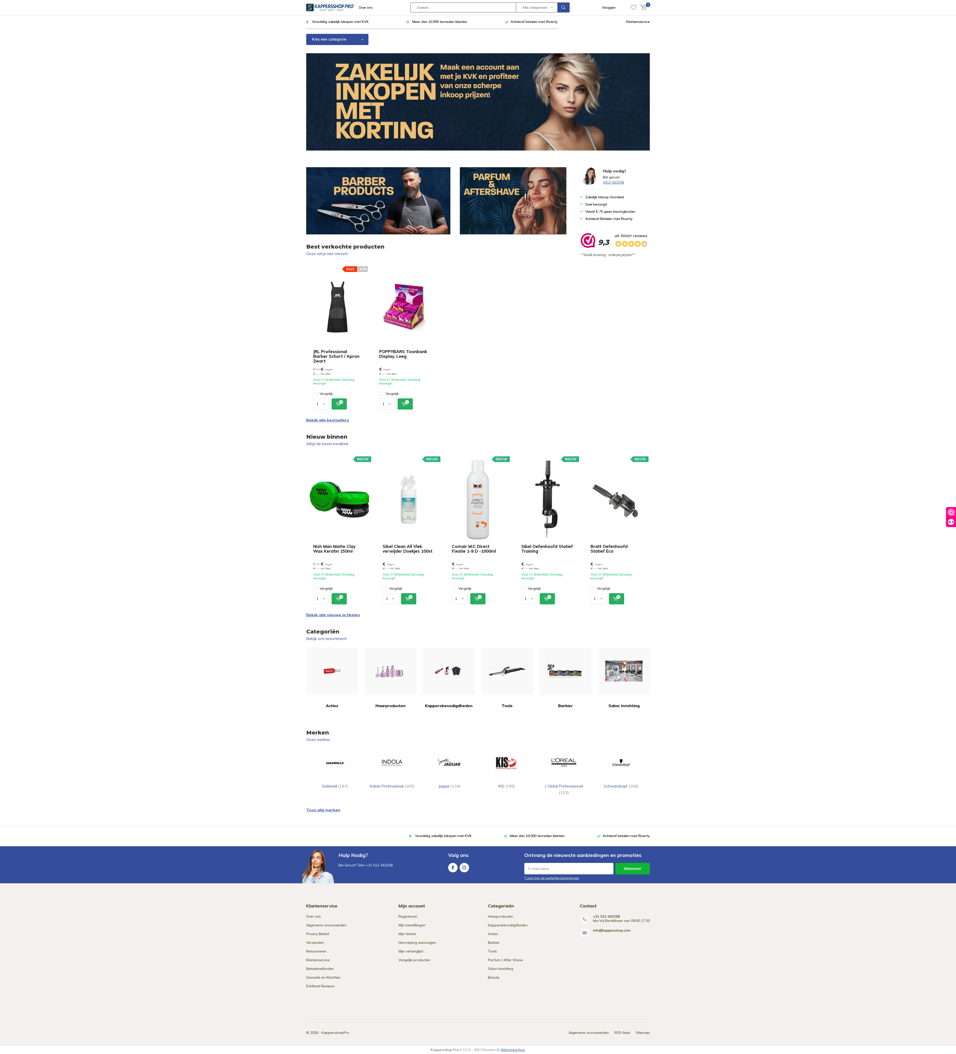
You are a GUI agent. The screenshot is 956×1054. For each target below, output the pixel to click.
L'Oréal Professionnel (564, 789)
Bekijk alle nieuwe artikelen (333, 614)
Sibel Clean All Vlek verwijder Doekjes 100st (407, 549)
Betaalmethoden (320, 968)
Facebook (453, 867)
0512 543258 (613, 182)
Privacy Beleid (317, 934)
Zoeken (564, 7)
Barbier (565, 705)
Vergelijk (326, 394)
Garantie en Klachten (323, 977)
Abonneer (633, 868)
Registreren (408, 916)
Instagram (464, 867)
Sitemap (643, 1032)
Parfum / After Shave (505, 960)
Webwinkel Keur (512, 1050)
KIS (506, 786)
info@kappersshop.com (612, 930)
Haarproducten (390, 705)
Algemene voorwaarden (326, 925)
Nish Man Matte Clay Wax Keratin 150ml (334, 549)
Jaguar (449, 786)
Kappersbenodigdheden (449, 705)
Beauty (493, 977)
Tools (507, 705)
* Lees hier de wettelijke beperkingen (551, 878)
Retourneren (316, 951)
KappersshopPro (335, 1032)
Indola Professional (392, 786)
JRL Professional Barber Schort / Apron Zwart (336, 356)
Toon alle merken (323, 809)
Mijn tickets (407, 934)
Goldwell (335, 786)
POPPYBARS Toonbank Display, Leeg (403, 354)
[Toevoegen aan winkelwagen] (339, 404)
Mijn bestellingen (412, 925)
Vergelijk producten (414, 960)
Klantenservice (638, 21)
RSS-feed (622, 1032)
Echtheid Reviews (320, 986)
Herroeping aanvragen (417, 942)
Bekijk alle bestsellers (327, 420)
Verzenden (315, 942)
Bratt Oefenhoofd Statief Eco (609, 549)
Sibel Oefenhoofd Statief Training (547, 549)
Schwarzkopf (621, 786)
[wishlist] (633, 7)
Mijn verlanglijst (411, 951)
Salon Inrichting (624, 705)
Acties (332, 705)
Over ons (366, 7)
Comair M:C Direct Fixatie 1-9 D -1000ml (474, 549)
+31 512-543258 (606, 916)
